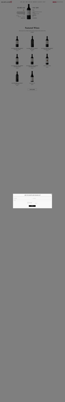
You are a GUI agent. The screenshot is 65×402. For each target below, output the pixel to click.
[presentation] (32, 202)
